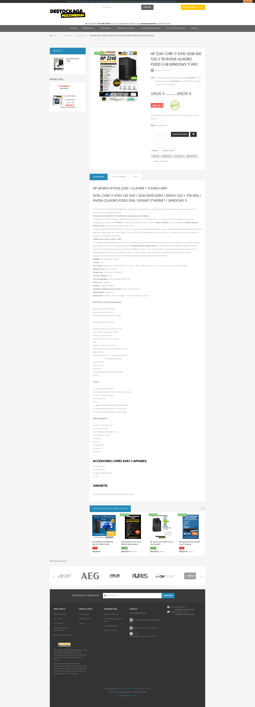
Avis (135, 176)
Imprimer (155, 151)
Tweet (156, 156)
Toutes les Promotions (68, 107)
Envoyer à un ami (168, 151)
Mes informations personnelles (61, 629)
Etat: (153, 125)
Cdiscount (127, 688)
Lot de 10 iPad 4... (69, 96)
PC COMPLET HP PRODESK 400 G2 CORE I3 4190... (102, 543)
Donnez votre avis (162, 70)
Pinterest (192, 156)
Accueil (54, 35)
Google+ (180, 156)
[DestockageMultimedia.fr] (68, 13)
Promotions (56, 79)
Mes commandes (60, 614)
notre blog (146, 688)
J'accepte (248, 1)
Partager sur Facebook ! (161, 161)
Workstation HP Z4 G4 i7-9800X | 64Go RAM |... (131, 543)
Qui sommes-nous (111, 626)
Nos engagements (111, 630)
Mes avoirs (58, 619)
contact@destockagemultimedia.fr (142, 636)
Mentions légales (111, 614)
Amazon (135, 688)
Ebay (121, 688)
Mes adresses (59, 623)
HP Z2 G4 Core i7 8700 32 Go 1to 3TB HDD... (161, 543)
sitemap (82, 623)
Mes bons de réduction (62, 635)
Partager (167, 156)
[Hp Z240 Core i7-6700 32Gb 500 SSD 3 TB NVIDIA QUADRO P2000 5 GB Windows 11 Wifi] (58, 64)
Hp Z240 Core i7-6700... (73, 60)
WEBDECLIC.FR (131, 695)
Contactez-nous (85, 619)
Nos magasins (84, 614)
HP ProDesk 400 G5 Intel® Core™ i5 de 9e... (189, 543)
